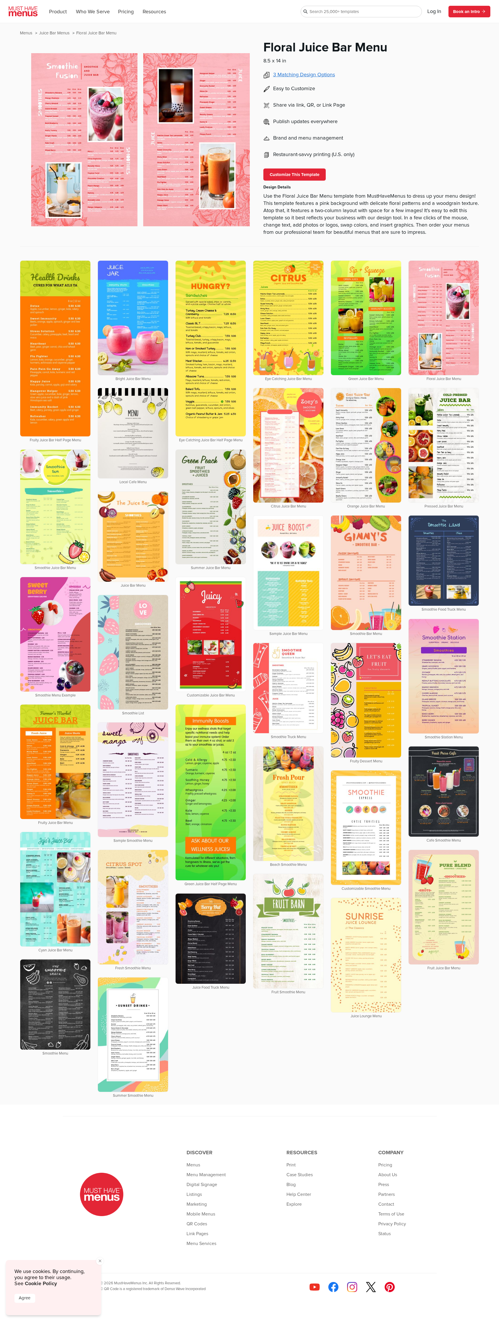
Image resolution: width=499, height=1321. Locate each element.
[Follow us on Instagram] (352, 1287)
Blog (291, 1184)
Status (384, 1233)
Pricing (126, 11)
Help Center (298, 1194)
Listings (194, 1194)
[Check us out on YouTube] (314, 1287)
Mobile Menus (201, 1214)
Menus (26, 33)
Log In (434, 11)
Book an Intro (466, 11)
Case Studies (299, 1174)
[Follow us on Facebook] (333, 1287)
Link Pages (197, 1233)
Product (58, 11)
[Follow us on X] (371, 1287)
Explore (294, 1204)
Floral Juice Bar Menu (96, 33)
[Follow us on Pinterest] (389, 1287)
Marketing (197, 1204)
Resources (154, 11)
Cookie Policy (41, 1283)
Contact (386, 1204)
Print (291, 1165)
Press (383, 1184)
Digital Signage (202, 1184)
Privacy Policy (392, 1224)
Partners (386, 1194)
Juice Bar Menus (55, 33)
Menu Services (201, 1243)
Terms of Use (391, 1214)
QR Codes (197, 1224)
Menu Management (206, 1174)
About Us (387, 1174)
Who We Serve (93, 11)
